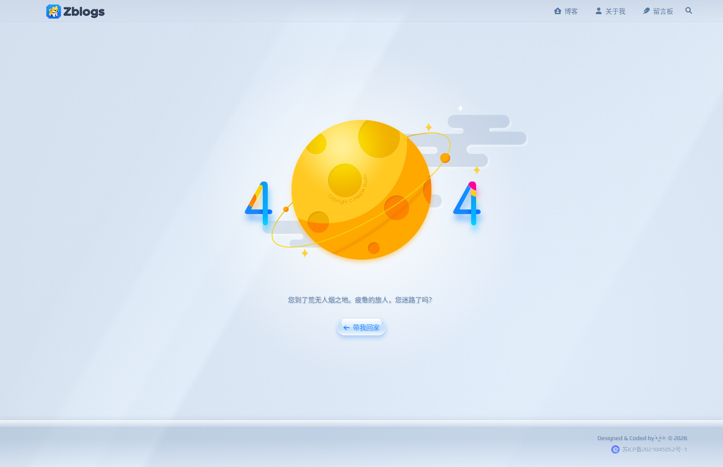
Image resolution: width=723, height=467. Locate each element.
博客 (571, 11)
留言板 (663, 11)
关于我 (615, 11)
